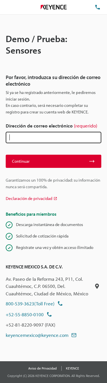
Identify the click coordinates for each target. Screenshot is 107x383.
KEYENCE (72, 368)
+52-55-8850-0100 (25, 314)
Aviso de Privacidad (42, 368)
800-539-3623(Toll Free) (30, 303)
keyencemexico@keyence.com (37, 335)
